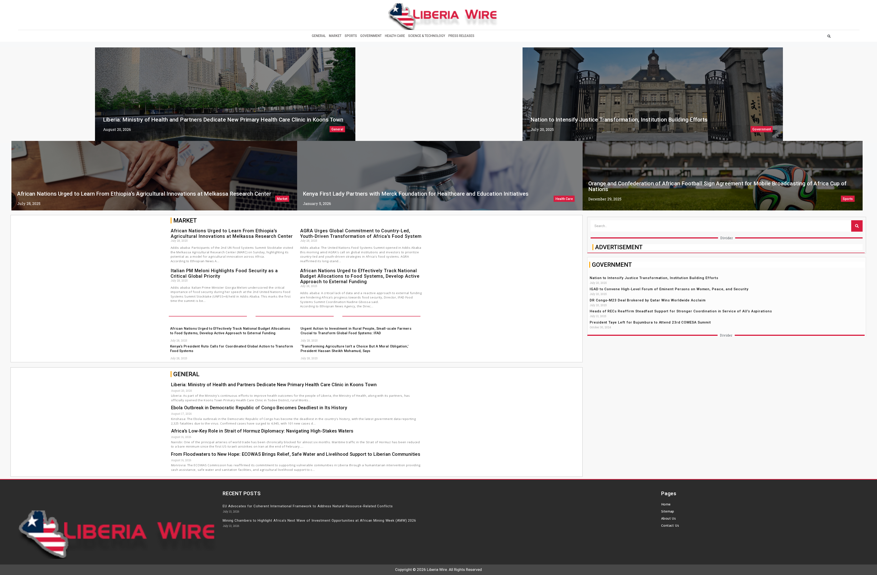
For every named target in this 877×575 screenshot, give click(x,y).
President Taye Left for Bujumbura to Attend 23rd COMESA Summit (650, 322)
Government (371, 36)
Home (666, 504)
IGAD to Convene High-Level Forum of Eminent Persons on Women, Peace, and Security (669, 289)
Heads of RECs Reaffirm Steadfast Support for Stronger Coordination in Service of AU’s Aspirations (681, 311)
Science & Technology (426, 36)
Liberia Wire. (437, 569)
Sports (351, 36)
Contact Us (670, 525)
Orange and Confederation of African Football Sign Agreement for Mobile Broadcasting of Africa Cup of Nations (717, 186)
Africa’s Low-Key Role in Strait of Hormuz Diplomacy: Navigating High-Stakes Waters (262, 431)
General (319, 36)
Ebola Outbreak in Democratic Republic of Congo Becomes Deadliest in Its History (259, 407)
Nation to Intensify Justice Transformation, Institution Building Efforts (619, 120)
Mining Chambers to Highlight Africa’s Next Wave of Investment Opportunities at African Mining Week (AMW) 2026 (319, 520)
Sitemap (667, 511)
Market (335, 36)
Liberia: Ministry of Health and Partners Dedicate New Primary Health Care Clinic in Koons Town (223, 120)
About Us (668, 518)
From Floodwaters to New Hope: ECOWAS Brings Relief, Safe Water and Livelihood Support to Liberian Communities (295, 454)
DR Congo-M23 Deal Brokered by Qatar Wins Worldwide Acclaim (647, 300)
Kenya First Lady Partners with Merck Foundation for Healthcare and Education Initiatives (416, 194)
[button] (829, 36)
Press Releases (461, 36)
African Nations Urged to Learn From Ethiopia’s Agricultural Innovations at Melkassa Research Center (144, 194)
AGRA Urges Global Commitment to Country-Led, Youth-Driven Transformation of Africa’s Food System (361, 233)
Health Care (395, 36)
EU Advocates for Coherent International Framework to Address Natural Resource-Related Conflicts (308, 506)
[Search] (857, 226)
